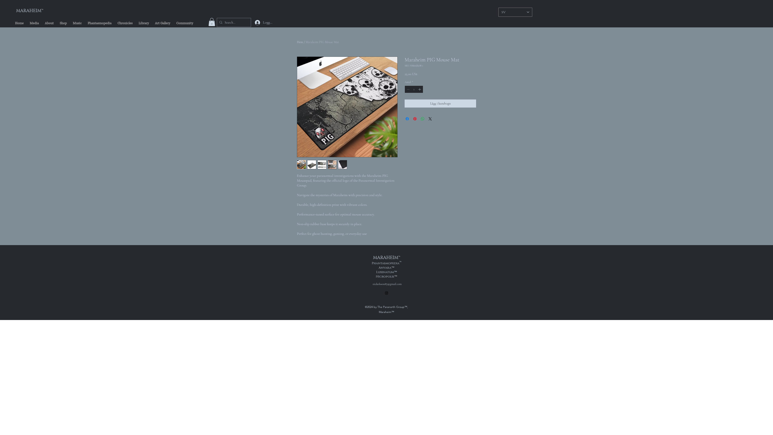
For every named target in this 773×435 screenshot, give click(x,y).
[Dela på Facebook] (407, 118)
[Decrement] (407, 89)
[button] (211, 22)
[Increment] (420, 89)
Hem (300, 42)
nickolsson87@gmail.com (387, 284)
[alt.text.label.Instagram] (386, 293)
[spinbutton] (414, 89)
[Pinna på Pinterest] (414, 118)
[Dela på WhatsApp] (422, 118)
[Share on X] (430, 118)
